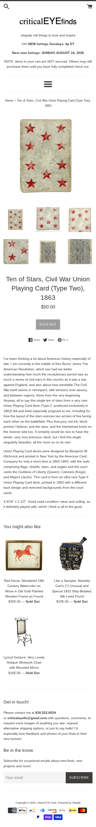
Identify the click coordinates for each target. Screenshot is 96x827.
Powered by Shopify (69, 802)
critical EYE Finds (47, 802)
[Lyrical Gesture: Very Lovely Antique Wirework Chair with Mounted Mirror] (24, 631)
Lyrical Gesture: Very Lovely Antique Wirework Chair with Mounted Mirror (24, 662)
